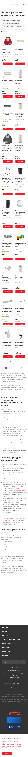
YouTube (14, 683)
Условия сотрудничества (11, 639)
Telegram (10, 683)
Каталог (5, 627)
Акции (4, 631)
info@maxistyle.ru (15, 670)
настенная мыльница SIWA (18, 490)
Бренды (5, 635)
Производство (7, 643)
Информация (6, 651)
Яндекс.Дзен (18, 683)
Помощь (5, 655)
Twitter (16, 687)
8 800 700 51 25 (14, 667)
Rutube (12, 687)
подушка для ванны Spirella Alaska (16, 518)
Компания (6, 647)
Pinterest (22, 683)
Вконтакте (6, 683)
